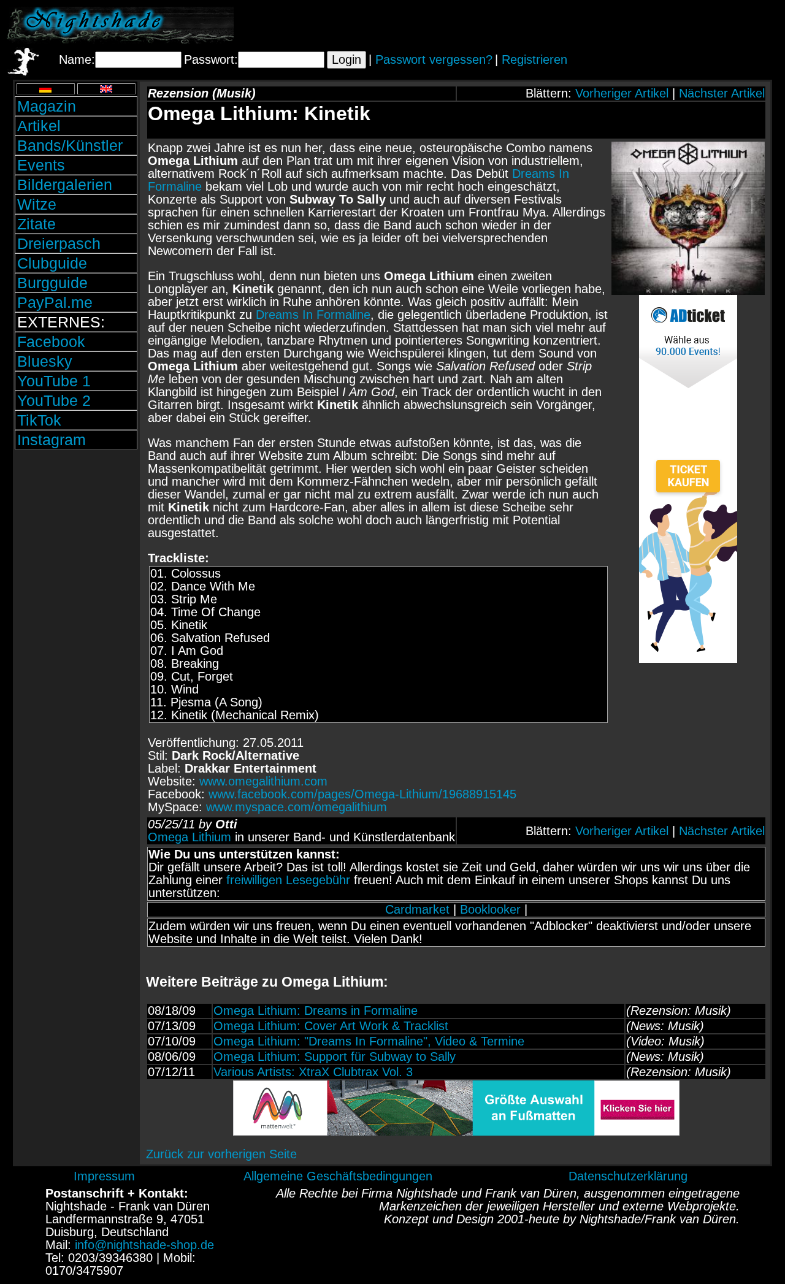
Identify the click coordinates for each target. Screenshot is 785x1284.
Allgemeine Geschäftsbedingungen (337, 1176)
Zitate (36, 223)
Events (41, 165)
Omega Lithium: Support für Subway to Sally (334, 1056)
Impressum (104, 1176)
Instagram (51, 439)
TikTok (39, 420)
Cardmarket (417, 909)
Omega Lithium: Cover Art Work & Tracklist (330, 1026)
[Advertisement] (634, 25)
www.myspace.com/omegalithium (296, 807)
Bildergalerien (64, 184)
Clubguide (52, 263)
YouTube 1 (54, 380)
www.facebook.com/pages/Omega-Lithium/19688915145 (362, 794)
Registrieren (534, 59)
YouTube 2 (54, 400)
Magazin (46, 106)
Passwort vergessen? (433, 59)
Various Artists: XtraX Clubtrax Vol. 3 (313, 1072)
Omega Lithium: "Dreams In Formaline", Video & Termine (368, 1041)
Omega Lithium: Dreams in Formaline (315, 1010)
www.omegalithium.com (263, 781)
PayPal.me (55, 302)
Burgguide (52, 282)
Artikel (39, 125)
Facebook (51, 341)
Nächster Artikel (722, 93)
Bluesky (44, 361)
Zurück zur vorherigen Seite (221, 1154)
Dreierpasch (59, 243)
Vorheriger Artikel (621, 93)
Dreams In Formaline (313, 314)
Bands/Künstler (70, 145)
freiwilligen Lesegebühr (288, 880)
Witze (36, 204)
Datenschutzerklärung (628, 1176)
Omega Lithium (189, 837)
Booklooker (490, 909)
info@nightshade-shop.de (144, 1245)
